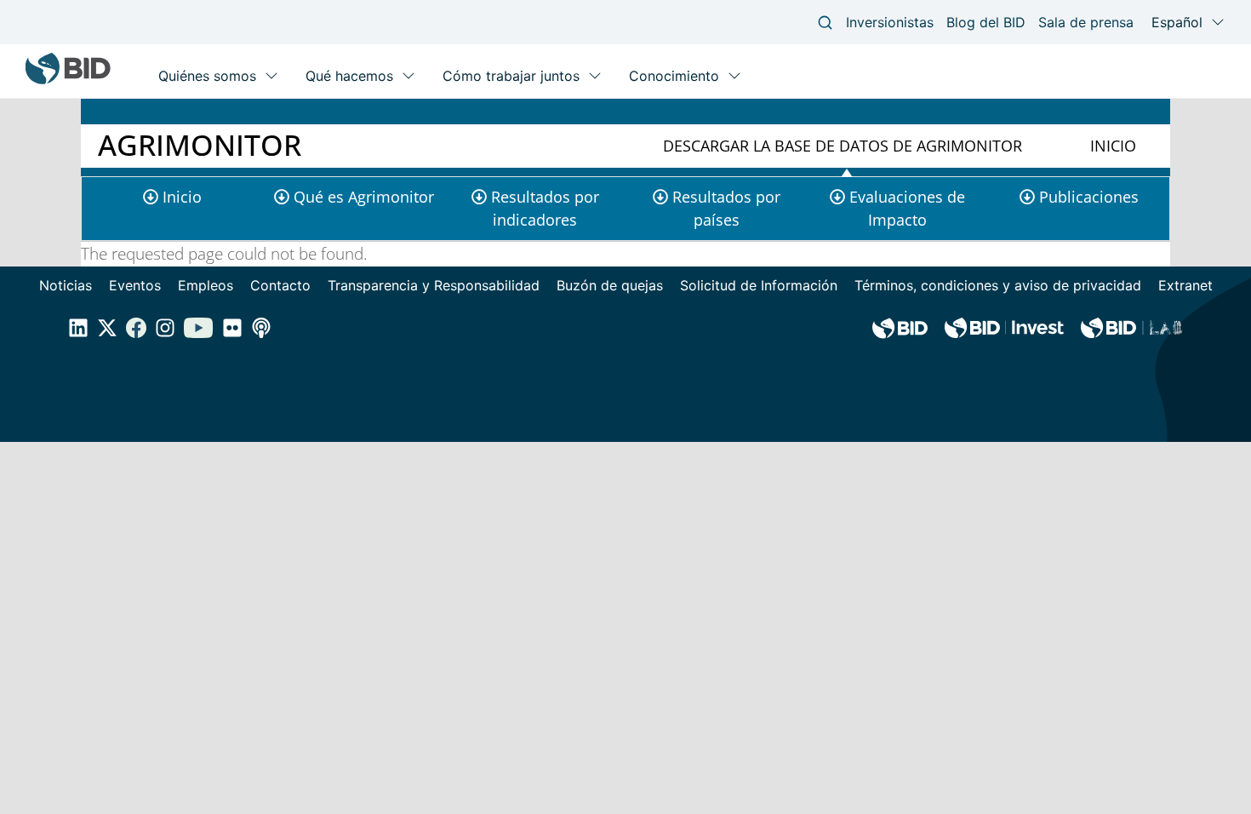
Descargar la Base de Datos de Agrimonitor (842, 145)
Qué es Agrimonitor (364, 196)
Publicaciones (1089, 196)
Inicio (1113, 145)
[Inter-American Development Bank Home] (68, 80)
